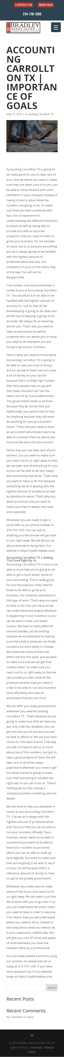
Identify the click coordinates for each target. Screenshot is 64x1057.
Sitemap (36, 1047)
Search (52, 987)
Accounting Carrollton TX (39, 114)
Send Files (45, 4)
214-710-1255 (32, 14)
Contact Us (23, 4)
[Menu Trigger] (56, 27)
